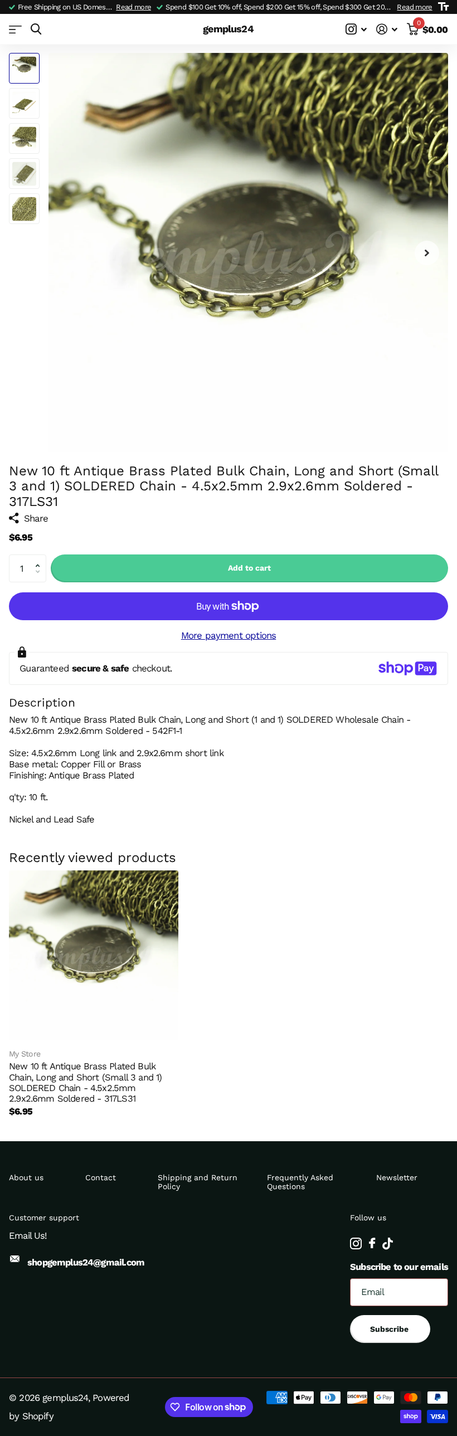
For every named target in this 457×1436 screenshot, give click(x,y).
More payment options (228, 635)
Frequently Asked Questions (300, 1182)
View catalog (15, 29)
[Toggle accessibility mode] (443, 7)
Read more (133, 7)
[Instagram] (355, 1243)
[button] (40, 558)
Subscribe (390, 1329)
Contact (100, 1177)
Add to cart (249, 567)
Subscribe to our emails (399, 1267)
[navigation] (24, 68)
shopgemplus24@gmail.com (85, 1262)
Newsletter (396, 1177)
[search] (36, 29)
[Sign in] (387, 29)
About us (26, 1177)
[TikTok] (387, 1243)
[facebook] (372, 1243)
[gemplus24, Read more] (356, 29)
